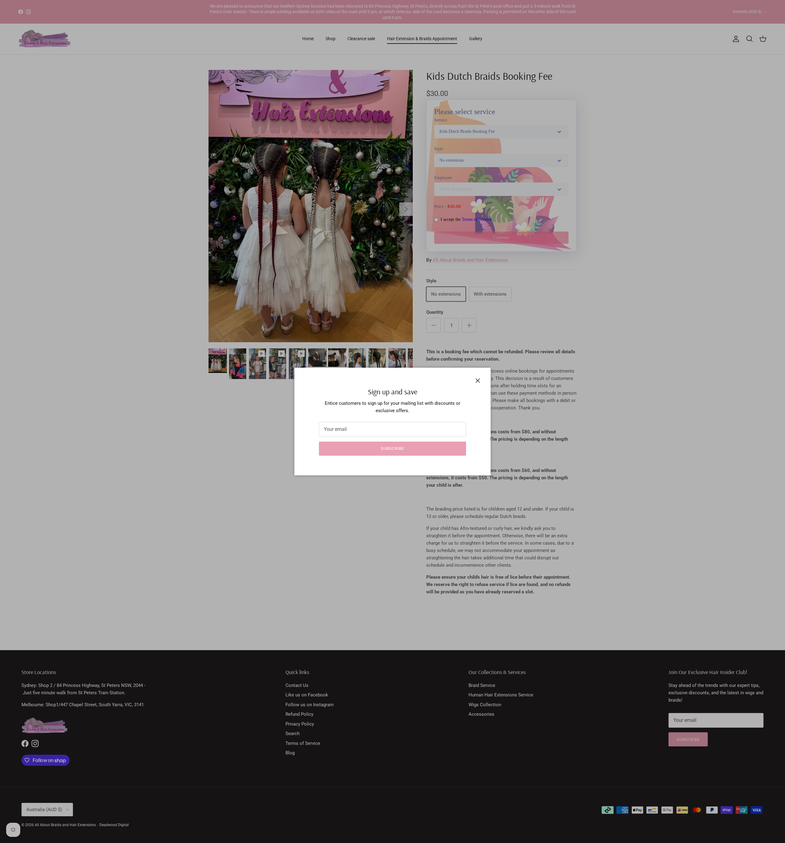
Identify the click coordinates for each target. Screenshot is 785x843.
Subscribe (392, 448)
